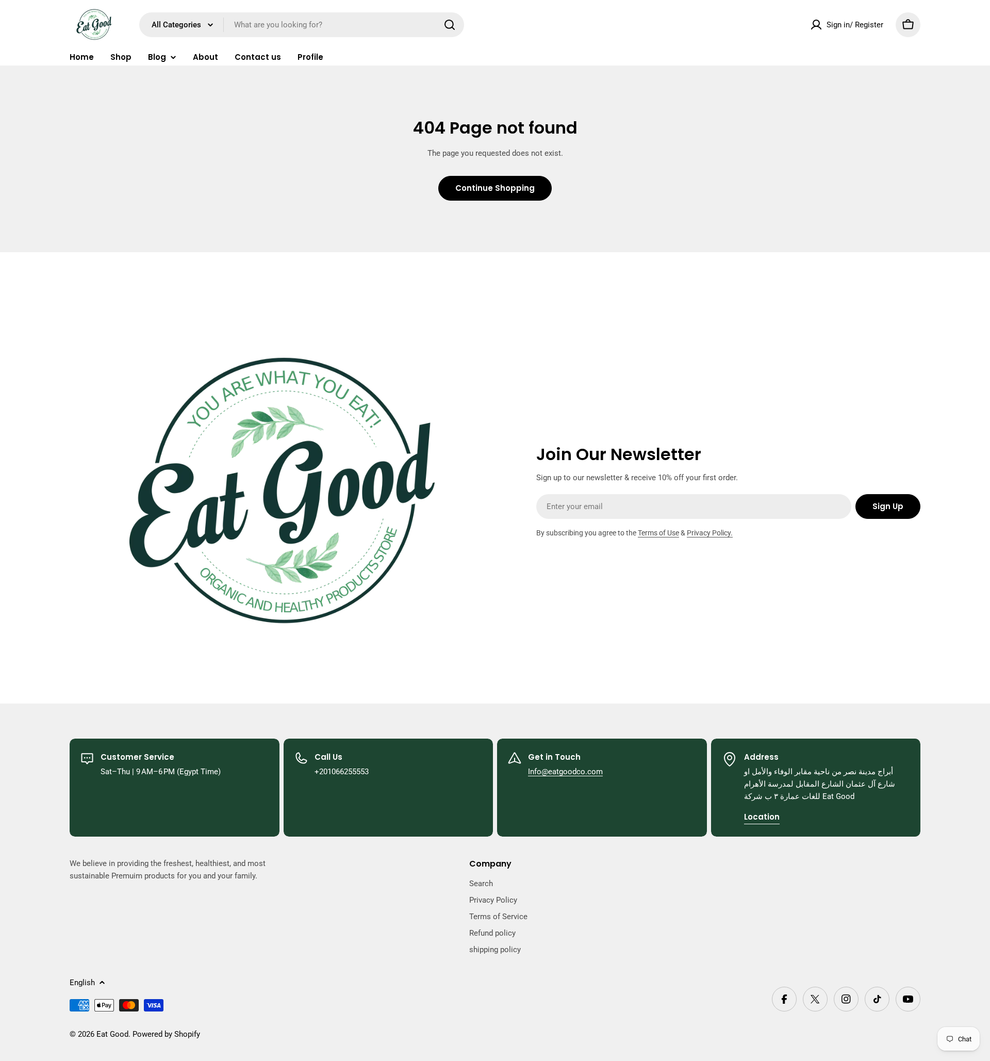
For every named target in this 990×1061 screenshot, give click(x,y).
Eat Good (112, 1034)
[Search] (449, 25)
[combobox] (301, 24)
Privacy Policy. (710, 533)
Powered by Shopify (166, 1034)
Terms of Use (658, 533)
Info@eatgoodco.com (565, 771)
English (82, 982)
